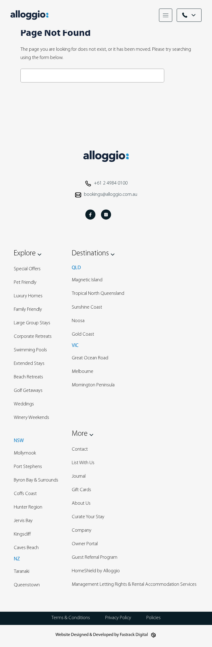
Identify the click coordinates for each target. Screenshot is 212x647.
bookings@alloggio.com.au (110, 194)
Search (179, 75)
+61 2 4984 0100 (111, 183)
